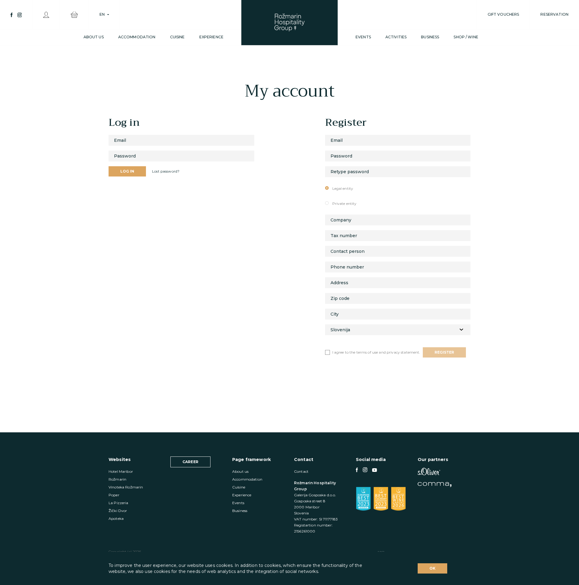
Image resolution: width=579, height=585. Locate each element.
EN (102, 14)
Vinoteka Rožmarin (126, 487)
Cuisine (177, 37)
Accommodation (137, 37)
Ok (432, 568)
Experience (211, 37)
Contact (301, 471)
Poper (114, 495)
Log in (127, 171)
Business (430, 37)
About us (94, 37)
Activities (396, 37)
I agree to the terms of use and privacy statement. (376, 352)
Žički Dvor (118, 510)
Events (363, 37)
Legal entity (342, 188)
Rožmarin (117, 479)
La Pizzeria (118, 503)
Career (190, 461)
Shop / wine (466, 37)
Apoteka (116, 518)
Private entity (344, 203)
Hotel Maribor (121, 471)
